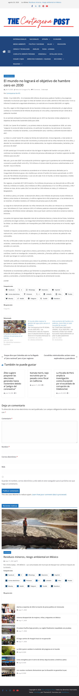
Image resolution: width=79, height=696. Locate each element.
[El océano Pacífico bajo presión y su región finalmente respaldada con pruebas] (8, 629)
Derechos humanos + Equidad (39, 59)
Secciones (58, 59)
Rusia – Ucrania (48, 49)
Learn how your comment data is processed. (49, 494)
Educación (61, 44)
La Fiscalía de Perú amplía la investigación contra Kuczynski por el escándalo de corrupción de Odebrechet (65, 380)
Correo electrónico (10, 457)
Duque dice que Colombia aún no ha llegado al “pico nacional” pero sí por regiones (21, 356)
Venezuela (42, 54)
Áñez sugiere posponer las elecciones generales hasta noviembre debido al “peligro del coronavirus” (12, 380)
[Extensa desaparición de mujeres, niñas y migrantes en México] (8, 619)
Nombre (6, 447)
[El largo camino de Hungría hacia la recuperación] (8, 640)
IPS (17, 561)
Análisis (36, 49)
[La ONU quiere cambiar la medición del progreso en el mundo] (8, 650)
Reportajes (7, 552)
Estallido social (56, 54)
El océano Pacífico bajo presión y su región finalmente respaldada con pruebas (44, 628)
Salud (49, 44)
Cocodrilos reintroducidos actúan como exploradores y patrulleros (59, 356)
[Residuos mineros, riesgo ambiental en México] (39, 529)
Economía (57, 39)
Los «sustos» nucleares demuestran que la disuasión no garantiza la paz (42, 670)
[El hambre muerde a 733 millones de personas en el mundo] (15, 326)
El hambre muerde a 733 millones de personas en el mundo (13, 336)
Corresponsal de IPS (13, 93)
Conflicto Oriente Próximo (24, 54)
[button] (49, 39)
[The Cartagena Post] (4, 51)
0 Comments (36, 89)
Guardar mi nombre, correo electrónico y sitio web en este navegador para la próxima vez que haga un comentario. (38, 482)
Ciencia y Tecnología (21, 49)
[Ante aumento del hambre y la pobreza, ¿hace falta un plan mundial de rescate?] (64, 330)
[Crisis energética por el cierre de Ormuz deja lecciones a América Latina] (8, 661)
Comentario (7, 418)
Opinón (45, 39)
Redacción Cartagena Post (22, 89)
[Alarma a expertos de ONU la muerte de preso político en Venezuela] (8, 608)
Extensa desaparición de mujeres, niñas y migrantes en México (38, 617)
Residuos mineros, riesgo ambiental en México (30, 557)
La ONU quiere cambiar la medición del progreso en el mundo (38, 649)
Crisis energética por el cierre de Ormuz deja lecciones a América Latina (41, 660)
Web (3, 467)
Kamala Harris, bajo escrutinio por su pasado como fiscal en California (39, 376)
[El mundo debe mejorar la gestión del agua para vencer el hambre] (40, 330)
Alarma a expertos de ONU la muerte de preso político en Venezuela (40, 607)
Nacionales (34, 39)
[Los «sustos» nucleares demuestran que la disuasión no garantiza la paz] (8, 671)
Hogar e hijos (18, 59)
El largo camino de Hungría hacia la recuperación (46, 2)
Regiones (16, 64)
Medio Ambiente (19, 44)
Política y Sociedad (36, 44)
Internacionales (19, 39)
